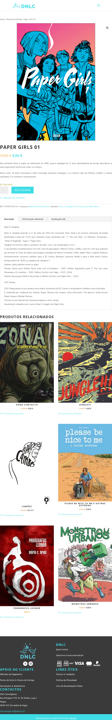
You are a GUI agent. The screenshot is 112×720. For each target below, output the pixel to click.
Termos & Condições (65, 674)
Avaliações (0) (58, 219)
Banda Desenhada (14, 19)
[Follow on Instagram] (31, 664)
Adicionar (22, 190)
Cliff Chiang (78, 206)
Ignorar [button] (73, 718)
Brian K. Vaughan (66, 206)
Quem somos (62, 649)
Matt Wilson (94, 206)
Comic (86, 206)
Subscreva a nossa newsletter (69, 655)
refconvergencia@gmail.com (12, 711)
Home (2, 19)
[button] (107, 27)
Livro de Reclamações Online (69, 686)
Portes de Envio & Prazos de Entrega (17, 680)
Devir (47, 206)
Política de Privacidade (66, 680)
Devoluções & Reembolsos (12, 686)
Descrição (9, 219)
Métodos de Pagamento (11, 674)
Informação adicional (32, 219)
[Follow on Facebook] (25, 664)
